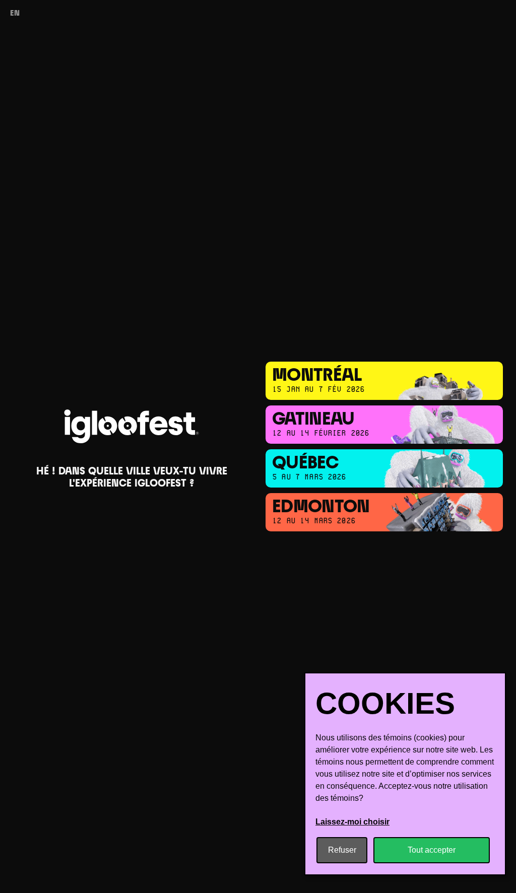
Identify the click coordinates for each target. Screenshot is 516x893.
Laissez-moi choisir (352, 821)
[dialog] (405, 773)
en (15, 13)
